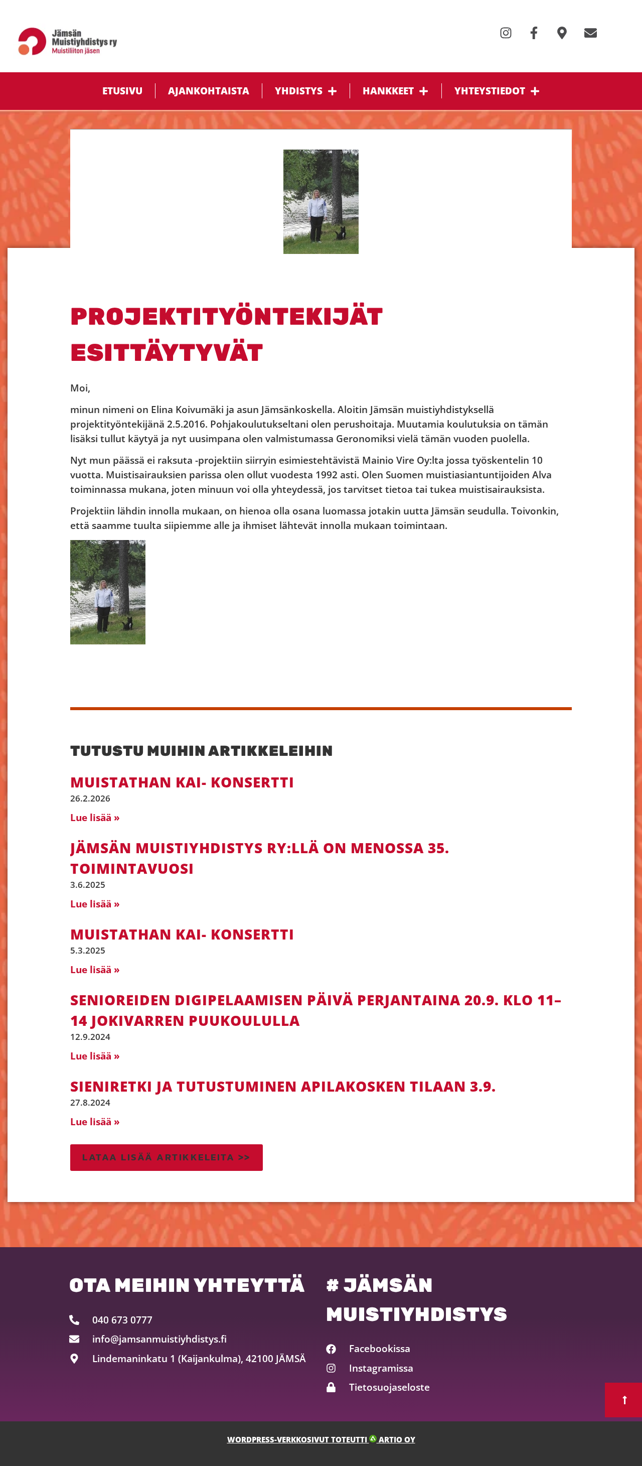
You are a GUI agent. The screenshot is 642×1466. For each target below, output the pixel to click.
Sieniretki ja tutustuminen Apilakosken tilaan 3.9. (283, 1086)
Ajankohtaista (208, 90)
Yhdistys (299, 90)
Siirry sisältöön (39, 10)
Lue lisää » (95, 817)
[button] (166, 1157)
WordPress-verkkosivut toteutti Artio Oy (321, 1439)
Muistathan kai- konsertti (182, 781)
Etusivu (122, 90)
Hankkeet (388, 90)
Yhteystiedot (489, 90)
